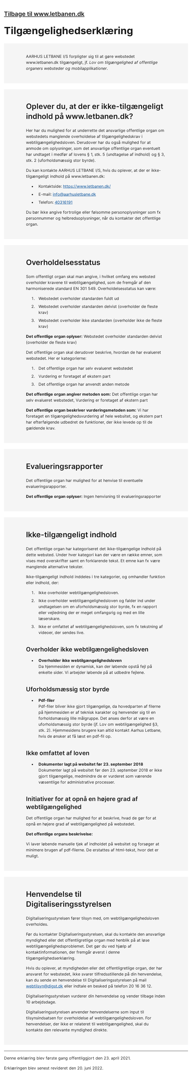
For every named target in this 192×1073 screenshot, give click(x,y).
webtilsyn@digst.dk (44, 986)
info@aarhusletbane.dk (74, 194)
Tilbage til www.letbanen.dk (44, 13)
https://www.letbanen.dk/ (87, 186)
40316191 (63, 202)
